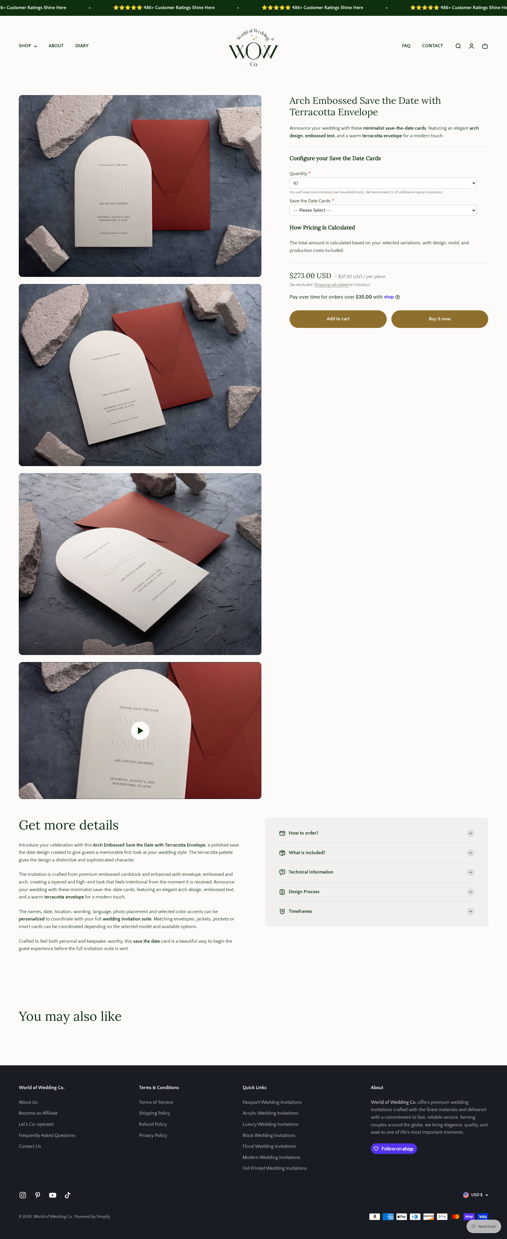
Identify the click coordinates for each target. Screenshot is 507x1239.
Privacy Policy (153, 1135)
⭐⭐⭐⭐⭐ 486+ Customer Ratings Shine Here (87, 7)
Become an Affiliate (38, 1113)
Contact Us (30, 1146)
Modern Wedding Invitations (271, 1157)
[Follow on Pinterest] (38, 1195)
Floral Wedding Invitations (269, 1146)
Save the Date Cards (310, 200)
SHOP (25, 45)
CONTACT (432, 45)
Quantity (298, 173)
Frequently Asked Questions (47, 1135)
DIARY (82, 45)
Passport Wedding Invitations (272, 1102)
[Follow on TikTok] (68, 1195)
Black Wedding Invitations (269, 1135)
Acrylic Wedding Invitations (270, 1113)
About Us (28, 1102)
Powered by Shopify (92, 1216)
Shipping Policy (154, 1113)
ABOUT (56, 45)
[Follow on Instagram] (23, 1195)
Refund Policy (153, 1124)
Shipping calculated (331, 284)
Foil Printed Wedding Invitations (275, 1168)
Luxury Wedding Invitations (270, 1124)
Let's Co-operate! (36, 1124)
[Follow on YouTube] (53, 1195)
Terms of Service (156, 1102)
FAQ (406, 45)
